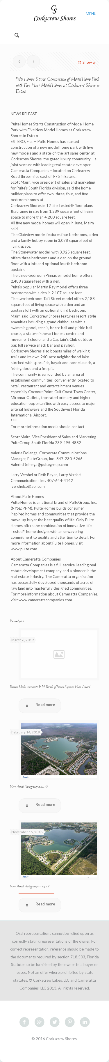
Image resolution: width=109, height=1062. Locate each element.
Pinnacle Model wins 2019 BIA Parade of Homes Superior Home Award (50, 687)
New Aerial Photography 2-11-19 (29, 787)
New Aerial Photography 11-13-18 (29, 886)
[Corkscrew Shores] (54, 13)
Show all (89, 62)
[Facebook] (54, 1053)
